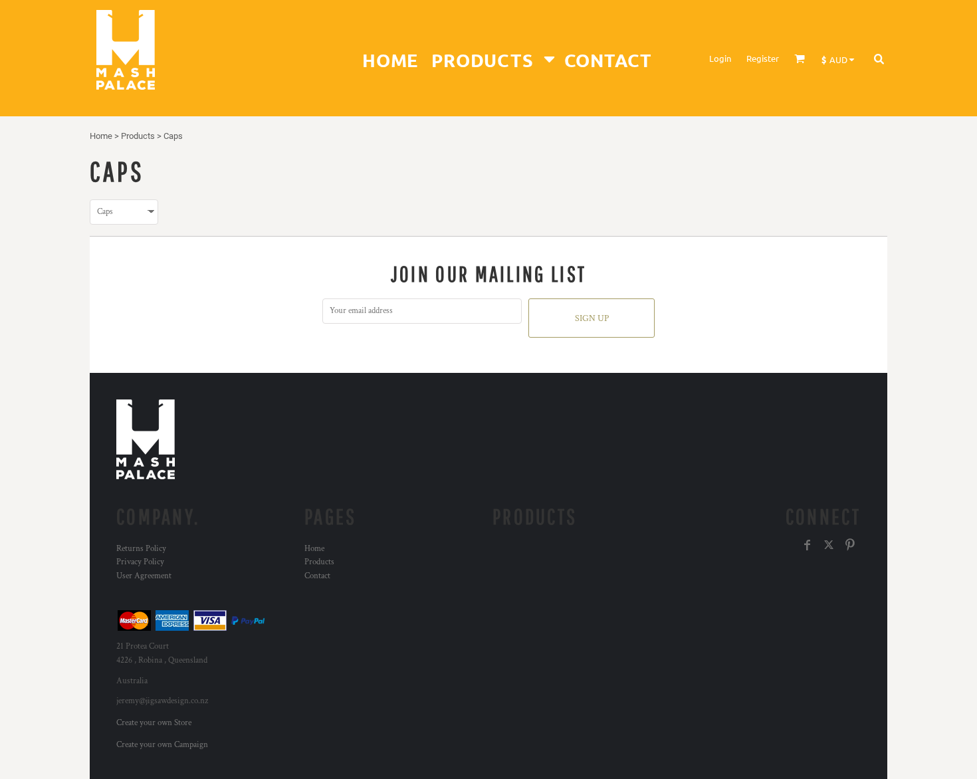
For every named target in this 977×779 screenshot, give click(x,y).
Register (762, 58)
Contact (317, 576)
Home (101, 136)
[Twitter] (828, 545)
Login (720, 58)
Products (138, 136)
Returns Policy (141, 548)
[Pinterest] (850, 545)
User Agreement (143, 576)
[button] (491, 58)
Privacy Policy (140, 562)
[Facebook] (807, 545)
